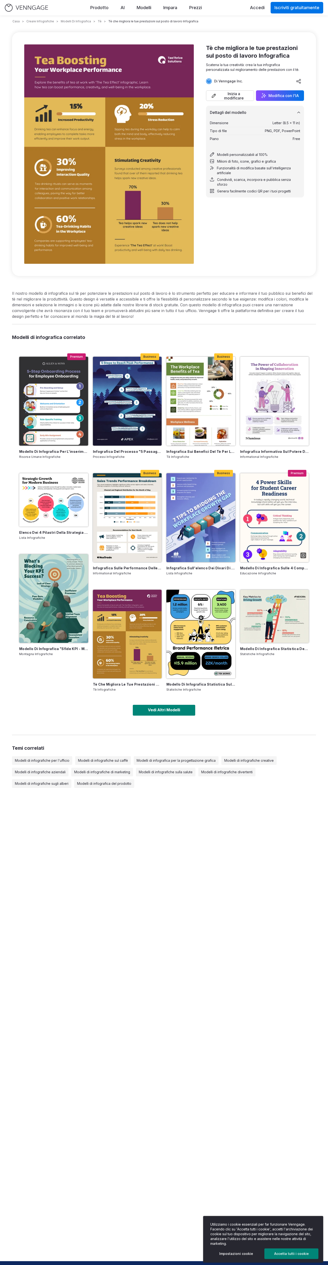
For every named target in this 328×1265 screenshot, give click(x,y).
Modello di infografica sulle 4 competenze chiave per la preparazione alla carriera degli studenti (274, 568)
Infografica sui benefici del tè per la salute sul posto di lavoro (200, 451)
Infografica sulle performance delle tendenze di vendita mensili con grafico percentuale (127, 568)
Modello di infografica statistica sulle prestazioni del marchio (200, 684)
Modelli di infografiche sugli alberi (41, 783)
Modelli (144, 7)
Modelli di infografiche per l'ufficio (42, 760)
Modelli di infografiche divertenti (227, 772)
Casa (16, 21)
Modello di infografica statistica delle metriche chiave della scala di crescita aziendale (274, 649)
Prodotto (99, 7)
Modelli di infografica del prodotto (104, 783)
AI (123, 7)
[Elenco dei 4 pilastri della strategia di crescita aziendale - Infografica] (53, 500)
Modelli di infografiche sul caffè (103, 760)
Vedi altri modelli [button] (164, 709)
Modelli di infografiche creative (249, 760)
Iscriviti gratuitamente (296, 7)
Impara (170, 7)
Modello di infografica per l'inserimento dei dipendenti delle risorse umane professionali (53, 451)
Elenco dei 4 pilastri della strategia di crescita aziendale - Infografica (53, 532)
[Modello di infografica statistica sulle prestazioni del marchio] (200, 634)
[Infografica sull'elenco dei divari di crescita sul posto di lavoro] (200, 517)
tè (100, 21)
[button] (230, 95)
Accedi (257, 7)
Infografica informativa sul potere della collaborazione (274, 451)
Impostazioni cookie (236, 1254)
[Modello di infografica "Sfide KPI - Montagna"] (53, 598)
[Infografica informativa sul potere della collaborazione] (274, 401)
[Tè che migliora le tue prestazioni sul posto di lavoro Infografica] (127, 634)
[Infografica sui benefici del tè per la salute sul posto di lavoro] (200, 401)
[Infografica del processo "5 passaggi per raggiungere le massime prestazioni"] (127, 401)
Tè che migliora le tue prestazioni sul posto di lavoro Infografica (127, 684)
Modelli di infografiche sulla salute (166, 772)
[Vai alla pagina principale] (26, 8)
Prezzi (195, 7)
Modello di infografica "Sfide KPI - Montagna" (53, 649)
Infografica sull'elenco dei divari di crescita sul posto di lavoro (200, 568)
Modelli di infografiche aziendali (40, 772)
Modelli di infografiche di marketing (102, 772)
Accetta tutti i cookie (291, 1254)
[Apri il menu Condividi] (298, 81)
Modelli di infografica (76, 21)
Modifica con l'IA (283, 95)
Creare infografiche (40, 21)
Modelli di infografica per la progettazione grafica (176, 760)
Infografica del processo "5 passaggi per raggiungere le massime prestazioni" (127, 451)
